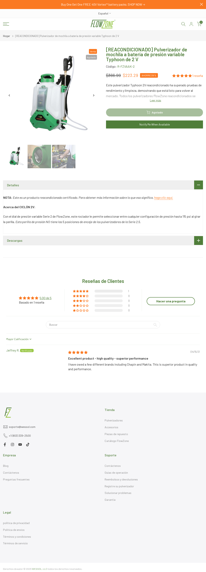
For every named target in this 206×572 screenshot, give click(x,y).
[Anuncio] (103, 4)
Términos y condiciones (17, 536)
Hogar (6, 36)
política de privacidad (16, 523)
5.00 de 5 (46, 298)
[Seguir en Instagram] (12, 444)
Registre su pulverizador (119, 486)
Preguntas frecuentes (16, 479)
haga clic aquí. (163, 197)
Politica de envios (14, 529)
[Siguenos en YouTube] (20, 444)
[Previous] (9, 95)
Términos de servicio (15, 543)
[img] (78, 352)
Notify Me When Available (154, 124)
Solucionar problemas (118, 493)
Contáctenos (11, 472)
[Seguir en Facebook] (5, 444)
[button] (182, 75)
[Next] (93, 95)
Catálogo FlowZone (117, 441)
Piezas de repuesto (116, 434)
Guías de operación (116, 472)
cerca (4, 4)
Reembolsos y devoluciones (121, 479)
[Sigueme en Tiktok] (28, 444)
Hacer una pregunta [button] (170, 301)
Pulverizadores (114, 420)
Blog (5, 465)
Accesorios (111, 427)
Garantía (110, 499)
